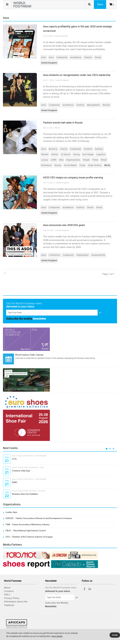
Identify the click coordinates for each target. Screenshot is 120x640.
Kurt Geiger (88, 154)
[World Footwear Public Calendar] (8, 359)
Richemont (46, 165)
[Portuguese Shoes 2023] (60, 380)
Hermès (44, 154)
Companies (62, 57)
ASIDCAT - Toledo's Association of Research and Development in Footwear (38, 518)
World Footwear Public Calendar (29, 355)
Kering (76, 154)
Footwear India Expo (21, 471)
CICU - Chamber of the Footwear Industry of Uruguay (29, 537)
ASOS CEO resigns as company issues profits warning (73, 177)
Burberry (53, 149)
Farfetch (88, 149)
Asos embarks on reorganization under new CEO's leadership (76, 75)
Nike (61, 160)
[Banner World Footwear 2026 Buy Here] (60, 339)
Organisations (73, 160)
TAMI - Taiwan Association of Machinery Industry (27, 524)
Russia (58, 165)
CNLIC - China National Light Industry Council (25, 530)
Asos (43, 57)
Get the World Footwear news (60, 587)
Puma (95, 160)
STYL (14, 459)
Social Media (70, 165)
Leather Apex (11, 512)
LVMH (53, 160)
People (86, 160)
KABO (14, 482)
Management (93, 105)
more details (56, 636)
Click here (19, 358)
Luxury (44, 160)
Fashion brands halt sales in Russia (62, 122)
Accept (115, 635)
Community (54, 255)
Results (106, 105)
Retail (104, 160)
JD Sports (65, 154)
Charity (63, 149)
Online (98, 57)
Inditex (54, 154)
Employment (83, 255)
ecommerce (75, 57)
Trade (82, 165)
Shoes (99, 207)
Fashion (88, 57)
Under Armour (95, 165)
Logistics (100, 154)
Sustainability (98, 255)
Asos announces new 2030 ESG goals (64, 225)
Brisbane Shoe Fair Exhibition (25, 494)
